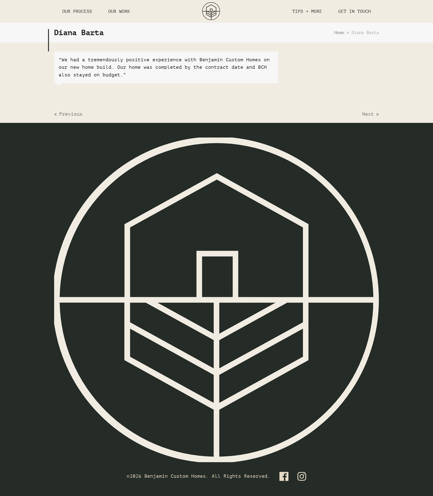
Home (339, 32)
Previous (68, 114)
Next (369, 114)
